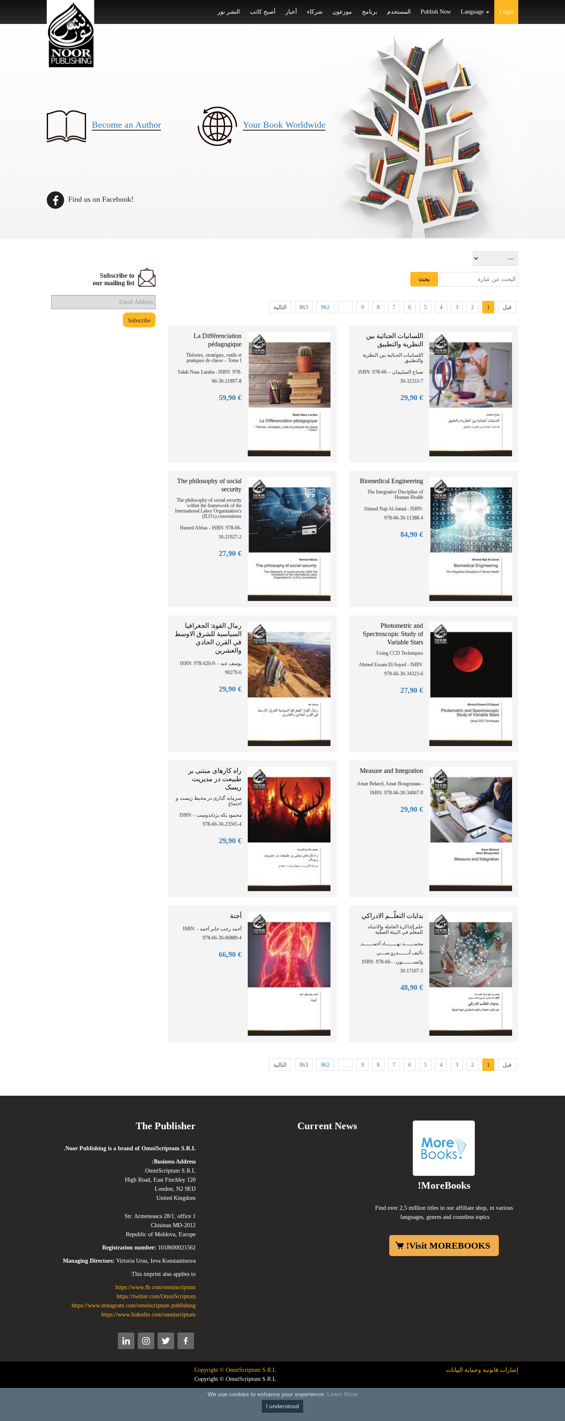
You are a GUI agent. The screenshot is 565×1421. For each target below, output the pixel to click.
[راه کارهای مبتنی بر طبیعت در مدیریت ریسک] (289, 828)
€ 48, (411, 987)
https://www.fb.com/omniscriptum (155, 1287)
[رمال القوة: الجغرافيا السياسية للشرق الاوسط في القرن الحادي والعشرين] (289, 683)
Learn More (342, 1394)
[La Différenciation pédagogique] (289, 394)
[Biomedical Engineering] (470, 538)
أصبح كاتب (262, 12)
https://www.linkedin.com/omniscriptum (148, 1314)
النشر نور (229, 12)
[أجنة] (289, 973)
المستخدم (399, 12)
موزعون (342, 12)
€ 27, (230, 553)
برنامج (369, 12)
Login (506, 12)
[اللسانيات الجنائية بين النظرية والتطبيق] (470, 394)
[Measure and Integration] (470, 828)
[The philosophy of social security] (289, 538)
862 (325, 307)
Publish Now (436, 12)
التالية (280, 307)
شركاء (315, 12)
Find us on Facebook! (100, 199)
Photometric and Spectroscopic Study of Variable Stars (393, 634)
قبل (507, 307)
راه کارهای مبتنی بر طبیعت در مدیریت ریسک (215, 779)
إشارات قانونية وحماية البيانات (482, 1370)
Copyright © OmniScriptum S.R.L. (234, 1370)
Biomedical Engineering (391, 480)
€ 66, (230, 954)
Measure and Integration (391, 770)
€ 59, (230, 397)
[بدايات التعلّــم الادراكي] (470, 973)
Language (473, 12)
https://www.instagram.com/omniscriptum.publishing (134, 1305)
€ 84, (411, 534)
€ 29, (411, 397)
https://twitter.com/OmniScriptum (156, 1296)
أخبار (291, 12)
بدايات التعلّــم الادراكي (392, 915)
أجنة (236, 915)
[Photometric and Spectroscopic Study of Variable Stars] (470, 683)
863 (303, 307)
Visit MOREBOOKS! (448, 1245)
